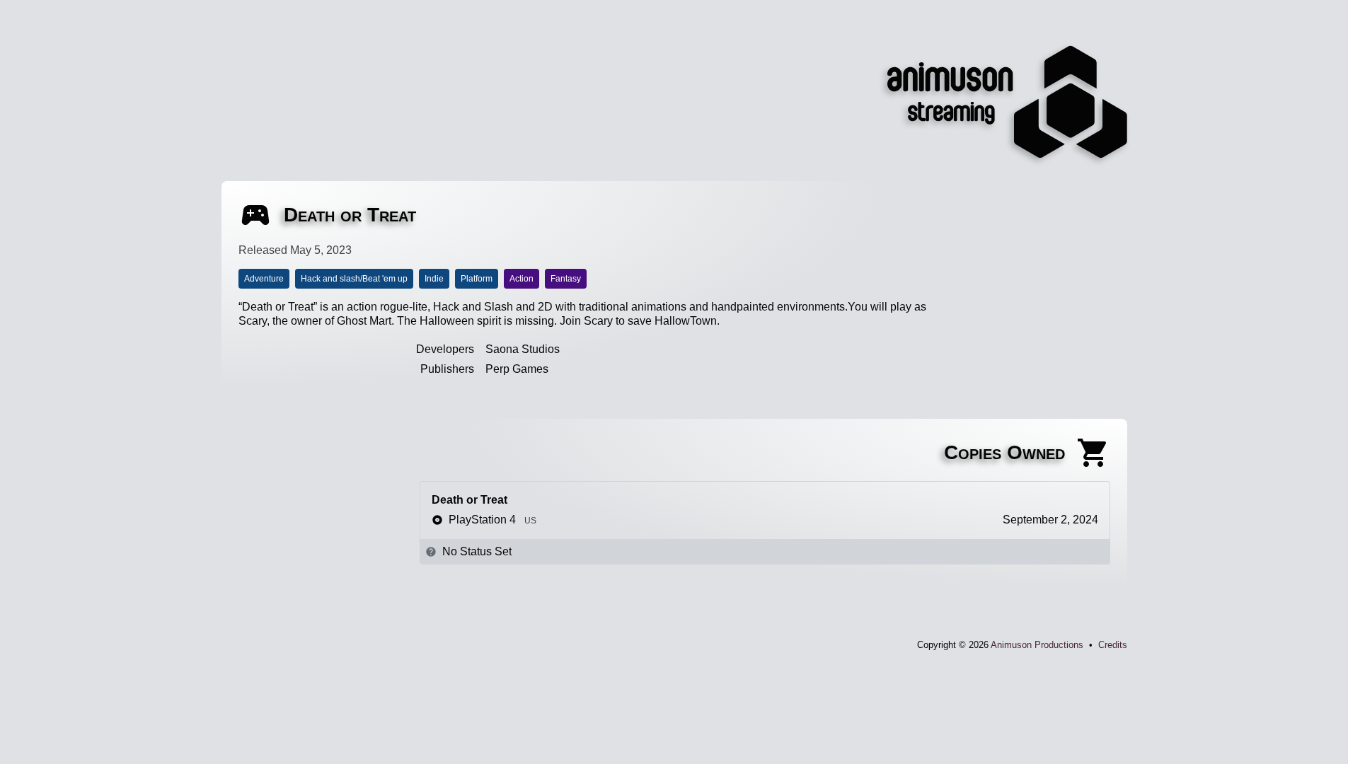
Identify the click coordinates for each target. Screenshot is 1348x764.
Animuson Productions (1037, 644)
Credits (1112, 644)
